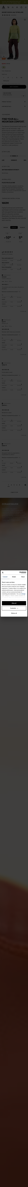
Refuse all (14, 613)
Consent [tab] (5, 576)
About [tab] (23, 576)
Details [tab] (14, 576)
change (23, 593)
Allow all (14, 603)
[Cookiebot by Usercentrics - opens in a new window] (19, 573)
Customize (13, 608)
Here (10, 597)
